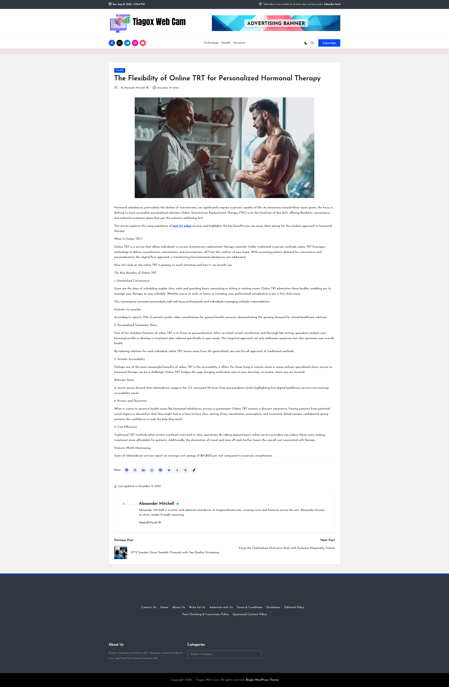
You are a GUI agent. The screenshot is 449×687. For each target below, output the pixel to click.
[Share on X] (135, 470)
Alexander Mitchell (157, 504)
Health (119, 70)
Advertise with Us (221, 607)
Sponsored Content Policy (250, 614)
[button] (329, 43)
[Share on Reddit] (168, 470)
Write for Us (197, 607)
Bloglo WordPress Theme (262, 679)
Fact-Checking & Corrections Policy (205, 614)
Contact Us (148, 607)
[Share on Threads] (185, 470)
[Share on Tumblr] (177, 470)
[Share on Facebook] (126, 470)
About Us (178, 607)
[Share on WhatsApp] (152, 470)
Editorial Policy (294, 607)
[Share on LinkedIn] (143, 470)
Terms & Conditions (249, 607)
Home (164, 607)
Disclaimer (273, 607)
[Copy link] (194, 470)
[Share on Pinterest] (160, 470)
